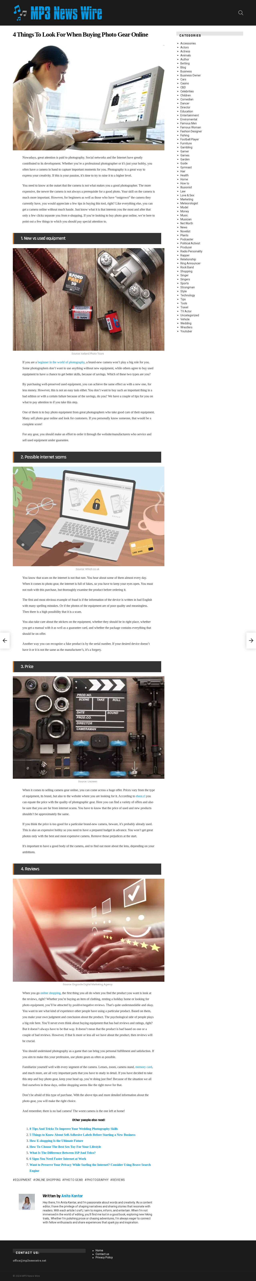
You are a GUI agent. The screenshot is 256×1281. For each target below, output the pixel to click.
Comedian (186, 99)
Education (186, 111)
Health (184, 175)
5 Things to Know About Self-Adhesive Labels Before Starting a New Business (82, 1134)
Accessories (188, 43)
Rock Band (187, 267)
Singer (184, 275)
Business (186, 71)
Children (185, 95)
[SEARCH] (240, 13)
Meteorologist (189, 203)
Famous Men (188, 123)
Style (183, 291)
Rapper (185, 255)
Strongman (187, 287)
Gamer (184, 151)
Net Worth (186, 223)
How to (184, 183)
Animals (185, 55)
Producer (186, 247)
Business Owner (190, 75)
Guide (184, 163)
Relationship (188, 259)
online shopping (50, 993)
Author (184, 59)
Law (183, 191)
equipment (23, 1179)
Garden (185, 159)
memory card (143, 1067)
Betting (185, 63)
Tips (183, 299)
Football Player (189, 139)
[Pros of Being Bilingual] (5, 641)
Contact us (102, 1254)
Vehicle (185, 319)
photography (98, 1179)
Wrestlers (186, 327)
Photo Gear (73, 1179)
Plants (184, 235)
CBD (183, 87)
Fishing (184, 135)
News (183, 227)
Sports (184, 283)
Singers (185, 279)
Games (184, 155)
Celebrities (187, 91)
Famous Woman (190, 127)
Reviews (118, 1179)
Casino (184, 83)
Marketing (186, 199)
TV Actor (186, 311)
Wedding (185, 323)
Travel (184, 307)
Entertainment (189, 115)
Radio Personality (191, 251)
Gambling (186, 147)
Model (184, 207)
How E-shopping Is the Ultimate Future (56, 1140)
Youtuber (186, 331)
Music (184, 215)
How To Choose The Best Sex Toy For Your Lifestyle (65, 1146)
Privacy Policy (104, 1257)
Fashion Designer (191, 131)
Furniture (186, 143)
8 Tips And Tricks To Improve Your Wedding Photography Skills (74, 1128)
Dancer (184, 103)
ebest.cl (140, 796)
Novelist (185, 231)
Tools (183, 303)
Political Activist (190, 243)
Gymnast (186, 167)
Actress (185, 51)
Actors (184, 47)
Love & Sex (187, 195)
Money (184, 211)
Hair (182, 171)
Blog (183, 67)
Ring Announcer (190, 263)
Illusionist (186, 187)
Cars (183, 79)
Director (185, 107)
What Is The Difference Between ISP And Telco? (63, 1152)
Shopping (186, 271)
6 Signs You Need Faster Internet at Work (58, 1158)
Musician (186, 219)
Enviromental (188, 119)
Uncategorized (189, 315)
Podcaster (186, 239)
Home (184, 179)
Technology (187, 295)
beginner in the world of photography (61, 362)
